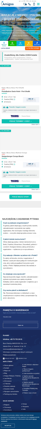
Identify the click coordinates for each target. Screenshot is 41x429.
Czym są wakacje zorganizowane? (16, 223)
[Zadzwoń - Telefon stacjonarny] (29, 4)
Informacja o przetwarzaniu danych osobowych (18, 352)
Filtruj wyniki (33, 48)
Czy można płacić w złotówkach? (15, 290)
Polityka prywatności (9, 355)
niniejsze (32, 417)
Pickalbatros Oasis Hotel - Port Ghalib (16, 91)
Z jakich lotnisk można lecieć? (14, 239)
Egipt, (4, 88)
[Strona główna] (7, 4)
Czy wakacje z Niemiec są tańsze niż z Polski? (20, 255)
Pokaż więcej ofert (20, 197)
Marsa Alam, (11, 88)
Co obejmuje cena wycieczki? (14, 274)
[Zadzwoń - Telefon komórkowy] (34, 4)
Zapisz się (20, 325)
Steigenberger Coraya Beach (13, 156)
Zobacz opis (35, 124)
